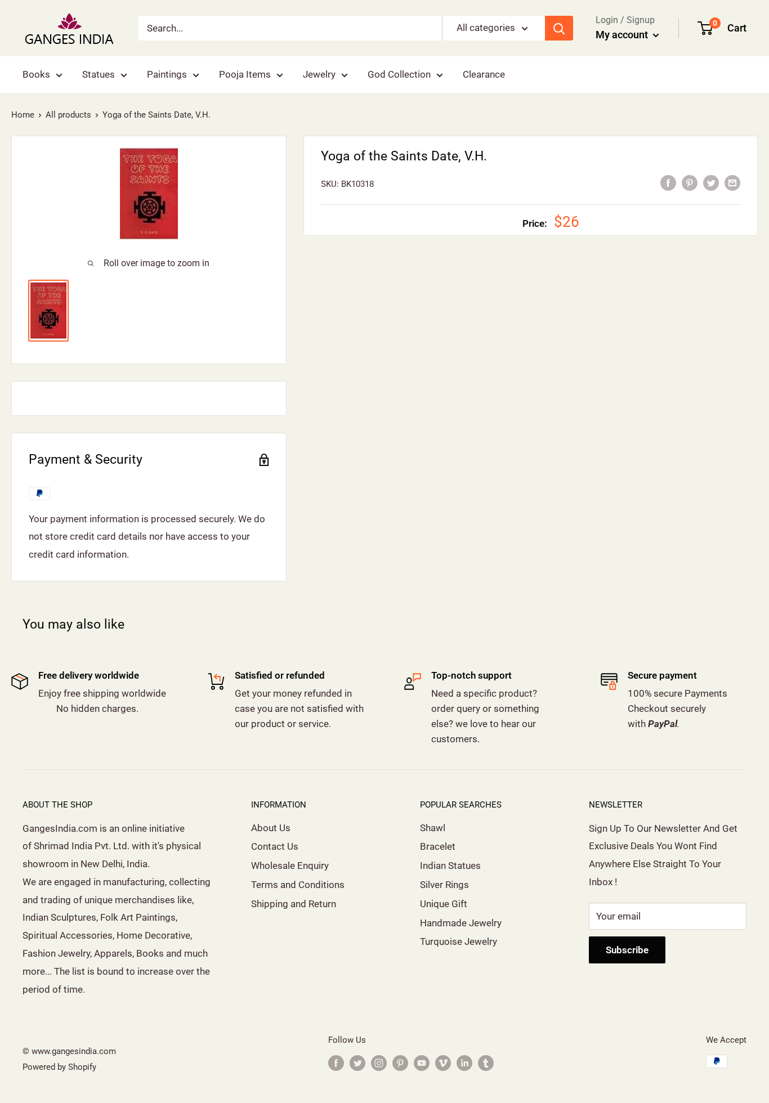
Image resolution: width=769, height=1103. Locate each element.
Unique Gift (443, 903)
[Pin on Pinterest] (690, 183)
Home (22, 115)
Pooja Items (245, 74)
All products (68, 115)
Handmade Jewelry (461, 923)
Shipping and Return (293, 903)
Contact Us (274, 846)
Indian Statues (450, 865)
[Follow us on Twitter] (357, 1063)
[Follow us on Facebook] (336, 1063)
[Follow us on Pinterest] (400, 1063)
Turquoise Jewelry (458, 941)
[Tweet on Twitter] (711, 183)
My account (623, 35)
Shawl (432, 827)
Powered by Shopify (59, 1067)
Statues (98, 74)
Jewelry (319, 74)
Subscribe (627, 950)
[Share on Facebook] (668, 183)
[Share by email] (732, 183)
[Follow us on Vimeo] (443, 1063)
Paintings (167, 74)
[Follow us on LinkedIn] (464, 1063)
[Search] (559, 28)
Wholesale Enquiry (290, 865)
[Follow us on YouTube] (422, 1063)
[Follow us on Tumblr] (486, 1063)
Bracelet (437, 846)
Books (36, 74)
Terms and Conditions (298, 884)
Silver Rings (444, 884)
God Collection (399, 74)
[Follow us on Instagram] (379, 1063)
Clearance (484, 74)
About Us (270, 827)
